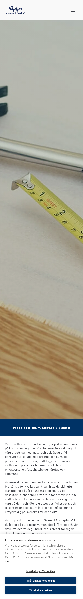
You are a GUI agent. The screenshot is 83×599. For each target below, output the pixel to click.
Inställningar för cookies (40, 571)
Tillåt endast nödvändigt (41, 580)
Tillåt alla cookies (40, 590)
